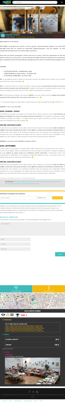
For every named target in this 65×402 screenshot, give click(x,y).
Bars (35, 401)
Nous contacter (20, 394)
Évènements (18, 401)
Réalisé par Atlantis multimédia (51, 394)
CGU (2, 394)
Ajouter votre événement (30, 394)
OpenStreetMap (57, 308)
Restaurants (28, 401)
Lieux (41, 401)
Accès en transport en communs (32, 311)
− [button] (2, 298)
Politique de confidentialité (10, 394)
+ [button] (2, 295)
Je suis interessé (49, 291)
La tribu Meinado (10, 37)
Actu (10, 401)
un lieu (37, 394)
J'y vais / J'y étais (16, 291)
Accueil (4, 401)
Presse (41, 394)
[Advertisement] (32, 274)
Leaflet (50, 308)
